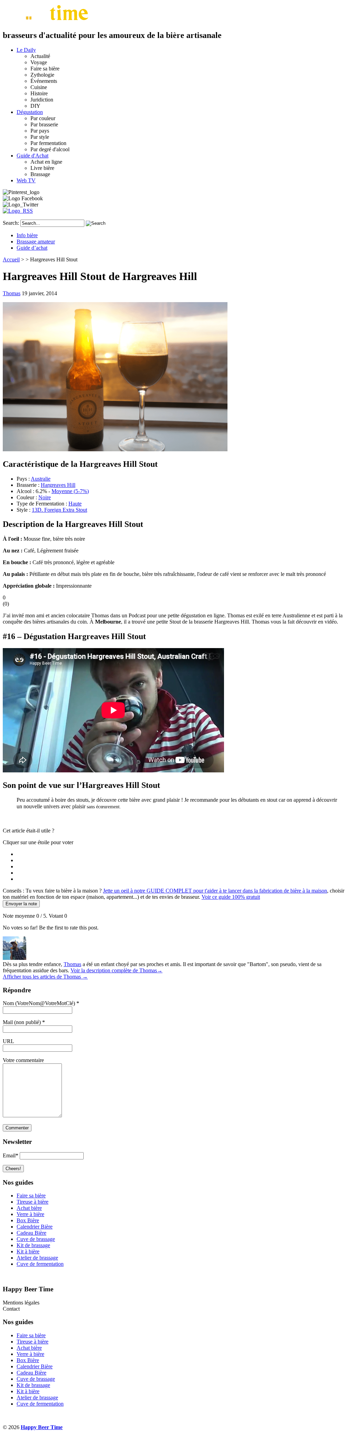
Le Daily (26, 50)
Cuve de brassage (36, 1239)
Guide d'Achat (32, 155)
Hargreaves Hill (58, 485)
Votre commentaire (23, 1060)
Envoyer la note (21, 903)
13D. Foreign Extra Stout (59, 510)
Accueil (11, 259)
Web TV (26, 180)
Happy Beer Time (42, 1427)
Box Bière (28, 1220)
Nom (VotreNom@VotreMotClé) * (41, 1003)
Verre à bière (30, 1214)
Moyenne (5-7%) (70, 491)
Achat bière (29, 1208)
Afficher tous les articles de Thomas (45, 977)
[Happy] (47, 20)
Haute (75, 504)
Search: (11, 223)
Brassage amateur (36, 241)
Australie (40, 479)
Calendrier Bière (35, 1227)
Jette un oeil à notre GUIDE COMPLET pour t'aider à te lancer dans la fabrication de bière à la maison (215, 891)
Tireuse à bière (32, 1202)
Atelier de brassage (37, 1258)
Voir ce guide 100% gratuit (231, 897)
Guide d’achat (32, 248)
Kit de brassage (33, 1245)
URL (8, 1041)
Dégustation (30, 112)
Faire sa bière (31, 1195)
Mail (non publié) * (24, 1022)
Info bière (27, 235)
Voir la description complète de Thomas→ (116, 970)
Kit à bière (28, 1251)
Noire (44, 497)
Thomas (11, 293)
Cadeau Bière (31, 1233)
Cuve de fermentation (40, 1264)
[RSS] (18, 211)
